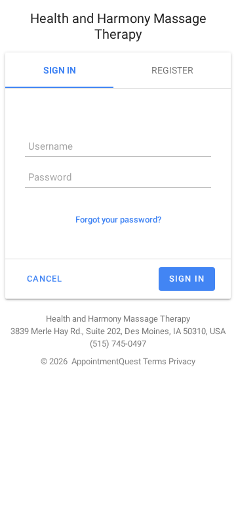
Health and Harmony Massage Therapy (118, 26)
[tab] (59, 70)
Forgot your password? (118, 219)
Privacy (181, 361)
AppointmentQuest (106, 361)
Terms (155, 361)
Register (172, 70)
